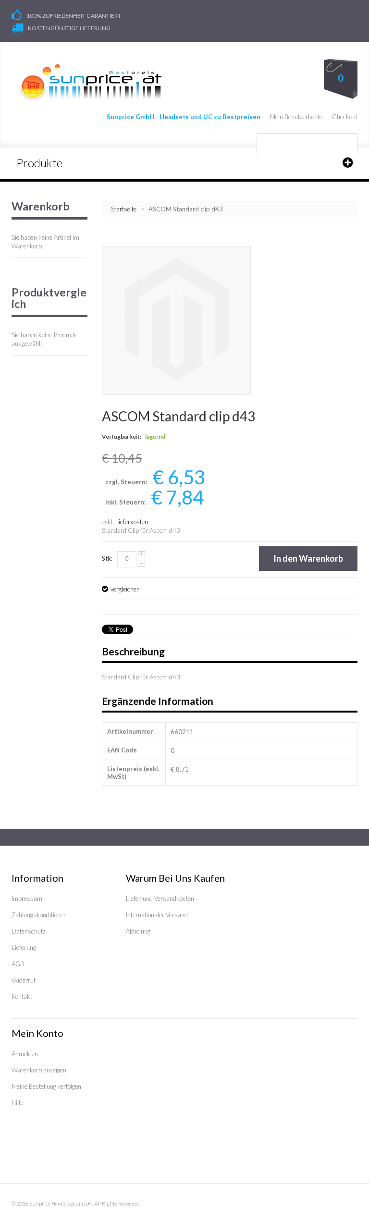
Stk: (107, 558)
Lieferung (24, 947)
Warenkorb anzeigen (39, 1070)
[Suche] (346, 143)
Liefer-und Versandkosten (160, 898)
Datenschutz (29, 931)
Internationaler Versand (157, 915)
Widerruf (24, 980)
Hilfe (18, 1103)
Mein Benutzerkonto (296, 117)
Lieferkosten (131, 522)
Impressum (27, 898)
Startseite (123, 209)
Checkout (344, 117)
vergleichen (125, 589)
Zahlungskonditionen (39, 915)
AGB (18, 964)
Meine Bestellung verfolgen (46, 1086)
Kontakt (22, 996)
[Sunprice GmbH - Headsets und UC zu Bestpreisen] (90, 82)
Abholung (138, 931)
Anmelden (25, 1054)
